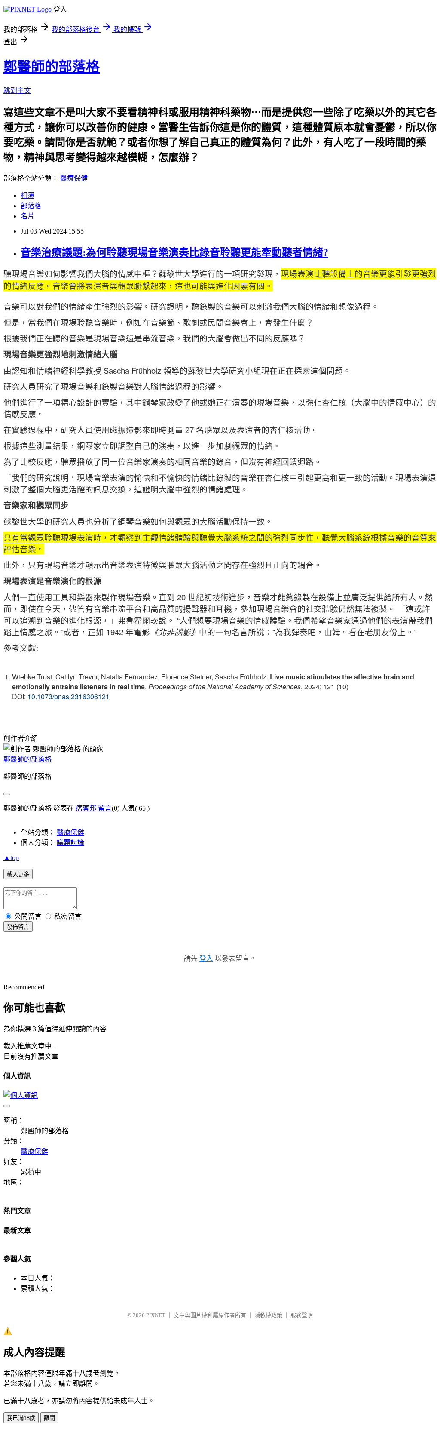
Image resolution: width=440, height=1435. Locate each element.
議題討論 (70, 842)
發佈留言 (18, 927)
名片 (27, 216)
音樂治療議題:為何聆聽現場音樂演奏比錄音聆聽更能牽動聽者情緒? (174, 252)
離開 (49, 1418)
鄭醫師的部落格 (51, 66)
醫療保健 (74, 178)
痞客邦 (86, 808)
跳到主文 (17, 90)
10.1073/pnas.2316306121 (69, 696)
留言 (105, 808)
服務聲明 (301, 1315)
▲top (11, 857)
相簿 (27, 195)
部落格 (31, 205)
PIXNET (155, 1315)
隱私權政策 (268, 1315)
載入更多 (18, 874)
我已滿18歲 (21, 1418)
